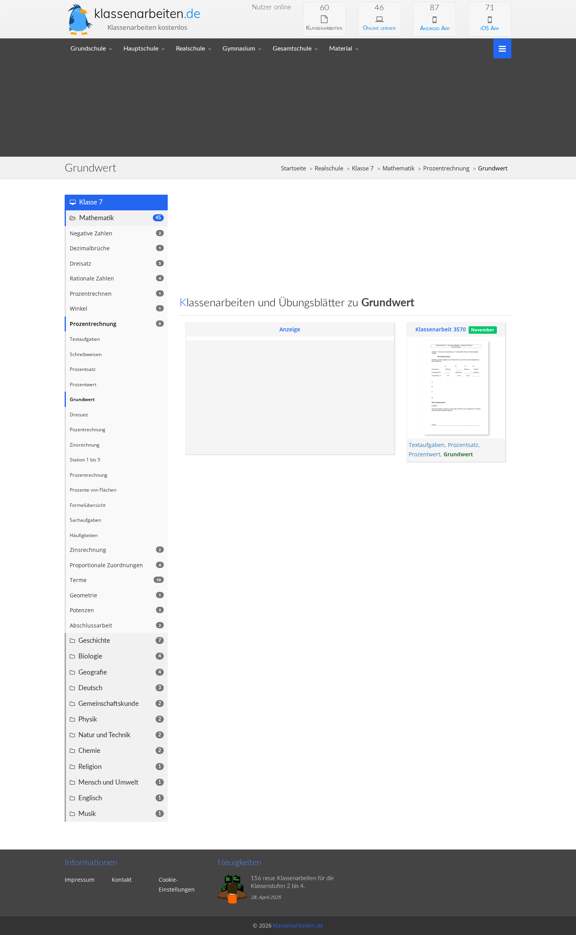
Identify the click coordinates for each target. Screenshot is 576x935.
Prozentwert (424, 454)
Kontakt (122, 879)
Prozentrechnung (446, 168)
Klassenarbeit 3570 (440, 329)
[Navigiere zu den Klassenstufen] (499, 48)
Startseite (293, 168)
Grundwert (458, 454)
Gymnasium (239, 48)
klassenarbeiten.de (298, 925)
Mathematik (398, 168)
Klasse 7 (363, 168)
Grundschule (88, 48)
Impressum (79, 879)
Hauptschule (140, 48)
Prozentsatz (463, 445)
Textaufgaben (427, 445)
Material (340, 48)
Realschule (190, 48)
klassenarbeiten (147, 13)
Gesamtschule (292, 48)
